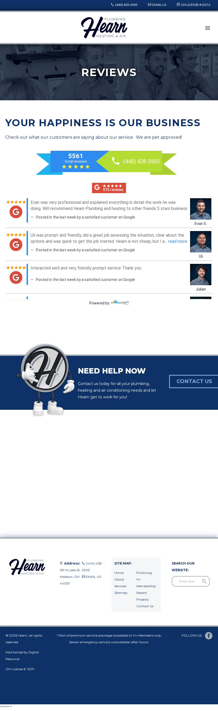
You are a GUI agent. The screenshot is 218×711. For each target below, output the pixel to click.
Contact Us (144, 606)
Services (120, 586)
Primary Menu (207, 28)
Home (119, 573)
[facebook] (208, 635)
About (119, 579)
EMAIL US (159, 5)
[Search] (204, 581)
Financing (144, 573)
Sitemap (120, 593)
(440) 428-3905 (126, 5)
